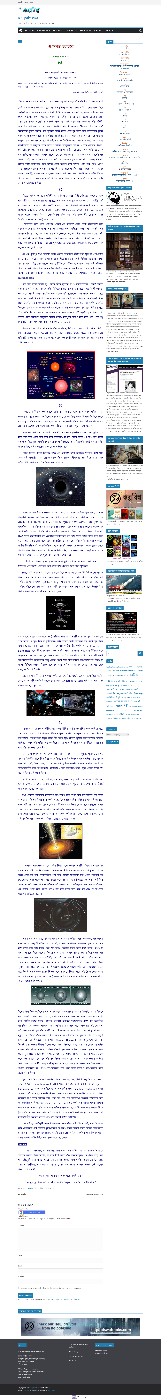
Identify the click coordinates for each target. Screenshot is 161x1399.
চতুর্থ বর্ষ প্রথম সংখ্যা (136, 681)
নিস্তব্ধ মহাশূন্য (125, 60)
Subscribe (97, 30)
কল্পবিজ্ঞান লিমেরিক (125, 145)
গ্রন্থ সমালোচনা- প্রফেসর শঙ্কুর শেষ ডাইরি (124, 157)
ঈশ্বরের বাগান (125, 133)
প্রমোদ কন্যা (124, 86)
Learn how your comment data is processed (64, 1299)
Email (20, 1266)
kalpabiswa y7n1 (123, 667)
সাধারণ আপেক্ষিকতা (34, 866)
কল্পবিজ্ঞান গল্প (124, 676)
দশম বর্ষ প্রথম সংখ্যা (115, 689)
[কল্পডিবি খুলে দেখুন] (124, 235)
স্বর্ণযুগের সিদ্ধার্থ (125, 74)
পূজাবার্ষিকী (122, 706)
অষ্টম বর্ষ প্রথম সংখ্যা (128, 671)
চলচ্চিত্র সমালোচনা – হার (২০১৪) (124, 175)
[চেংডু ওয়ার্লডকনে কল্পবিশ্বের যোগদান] (124, 193)
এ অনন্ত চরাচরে (27, 1188)
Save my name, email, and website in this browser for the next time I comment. (51, 1288)
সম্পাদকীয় (125, 48)
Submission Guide (43, 30)
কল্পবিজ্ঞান (109, 676)
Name (21, 1255)
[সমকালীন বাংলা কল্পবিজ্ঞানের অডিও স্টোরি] (124, 576)
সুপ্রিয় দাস (131, 718)
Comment (22, 1225)
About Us (56, 30)
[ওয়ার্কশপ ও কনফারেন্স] (121, 613)
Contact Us (109, 30)
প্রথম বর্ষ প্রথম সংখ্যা (40, 1188)
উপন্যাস (135, 671)
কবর (124, 127)
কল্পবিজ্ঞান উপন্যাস (116, 676)
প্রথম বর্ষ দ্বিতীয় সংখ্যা (119, 711)
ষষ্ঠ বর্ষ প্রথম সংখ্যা (135, 715)
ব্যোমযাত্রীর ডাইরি (124, 139)
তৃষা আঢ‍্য (140, 686)
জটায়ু (107, 686)
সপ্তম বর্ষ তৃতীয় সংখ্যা (113, 718)
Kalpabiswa (28, 18)
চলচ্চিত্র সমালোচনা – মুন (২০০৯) (124, 151)
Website (21, 1276)
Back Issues (29, 30)
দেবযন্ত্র (124, 98)
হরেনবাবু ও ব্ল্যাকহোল (125, 92)
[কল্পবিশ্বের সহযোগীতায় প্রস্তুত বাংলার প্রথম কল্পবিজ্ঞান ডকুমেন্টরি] (124, 446)
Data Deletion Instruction (77, 1361)
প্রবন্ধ (20, 41)
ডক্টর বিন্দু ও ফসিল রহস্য (124, 104)
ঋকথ (125, 115)
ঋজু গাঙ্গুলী (140, 671)
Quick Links (70, 30)
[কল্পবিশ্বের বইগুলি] (124, 491)
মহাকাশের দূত (124, 54)
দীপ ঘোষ (127, 690)
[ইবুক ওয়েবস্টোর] (122, 536)
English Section (112, 667)
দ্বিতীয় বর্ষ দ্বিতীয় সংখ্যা (133, 698)
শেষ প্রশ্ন (124, 121)
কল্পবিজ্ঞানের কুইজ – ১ (93, 1194)
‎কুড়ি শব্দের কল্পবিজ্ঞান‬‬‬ (125, 80)
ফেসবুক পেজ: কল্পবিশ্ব (101, 1351)
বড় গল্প (113, 715)
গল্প (112, 681)
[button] (61, 30)
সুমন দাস (55, 1188)
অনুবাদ (134, 667)
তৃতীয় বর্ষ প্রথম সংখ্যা (132, 686)
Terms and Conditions (76, 1356)
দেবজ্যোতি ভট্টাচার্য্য (127, 693)
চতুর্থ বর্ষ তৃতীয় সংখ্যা (121, 681)
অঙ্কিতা (130, 667)
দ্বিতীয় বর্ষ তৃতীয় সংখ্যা (117, 697)
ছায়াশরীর (23, 1194)
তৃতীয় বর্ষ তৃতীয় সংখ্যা (118, 685)
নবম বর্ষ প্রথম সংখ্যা (124, 701)
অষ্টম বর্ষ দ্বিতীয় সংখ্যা (116, 670)
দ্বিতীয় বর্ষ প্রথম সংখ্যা (111, 701)
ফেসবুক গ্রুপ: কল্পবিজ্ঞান (101, 1353)
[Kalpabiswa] (20, 30)
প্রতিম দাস (137, 706)
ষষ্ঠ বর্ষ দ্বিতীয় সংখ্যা (123, 714)
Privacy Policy (73, 1352)
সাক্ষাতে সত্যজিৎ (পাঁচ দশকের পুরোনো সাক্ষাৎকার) (124, 67)
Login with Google (34, 1212)
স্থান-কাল (95, 866)
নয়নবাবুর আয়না (125, 110)
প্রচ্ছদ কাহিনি (132, 707)
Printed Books (85, 30)
